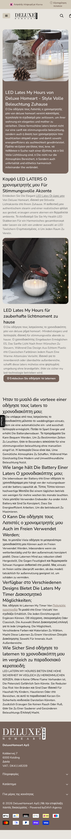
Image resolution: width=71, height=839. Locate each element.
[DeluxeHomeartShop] (26, 16)
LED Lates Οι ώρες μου (50, 196)
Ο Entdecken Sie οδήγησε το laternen (31, 378)
